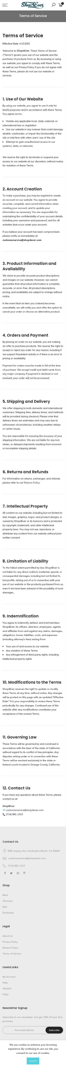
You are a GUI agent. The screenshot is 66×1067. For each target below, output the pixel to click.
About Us (8, 935)
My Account (9, 976)
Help (5, 982)
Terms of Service (12, 953)
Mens (5, 895)
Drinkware (8, 912)
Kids (5, 906)
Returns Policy (10, 947)
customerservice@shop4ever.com (27, 858)
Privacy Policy (10, 941)
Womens (8, 900)
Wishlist (7, 988)
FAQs (5, 994)
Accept (33, 1061)
